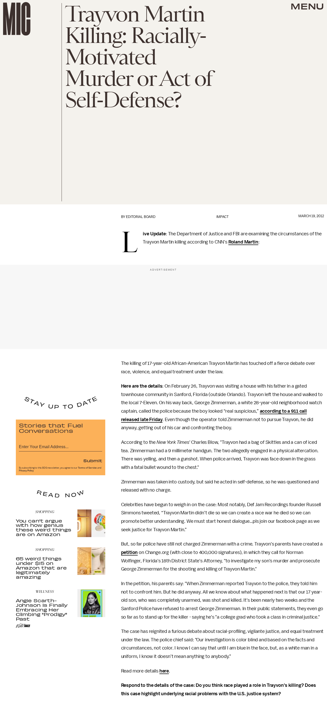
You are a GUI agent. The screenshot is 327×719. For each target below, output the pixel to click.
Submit (92, 460)
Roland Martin (243, 242)
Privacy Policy (26, 470)
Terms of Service (87, 468)
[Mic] (16, 19)
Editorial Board (141, 217)
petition (129, 552)
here (164, 671)
